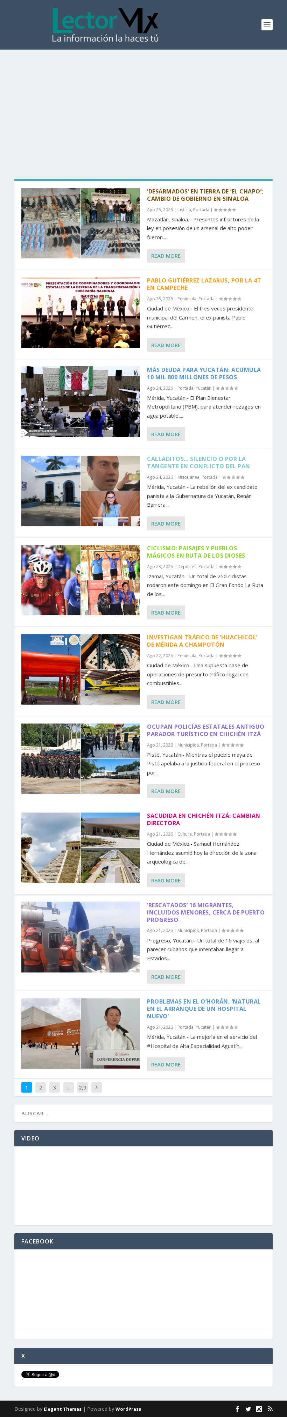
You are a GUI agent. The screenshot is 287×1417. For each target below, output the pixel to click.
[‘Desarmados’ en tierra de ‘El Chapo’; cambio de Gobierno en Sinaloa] (80, 223)
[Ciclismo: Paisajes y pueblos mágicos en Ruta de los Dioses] (80, 580)
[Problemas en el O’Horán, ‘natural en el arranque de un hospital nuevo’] (80, 1033)
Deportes (186, 567)
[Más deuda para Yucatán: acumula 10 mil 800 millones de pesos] (80, 401)
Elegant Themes (63, 1409)
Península (186, 299)
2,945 (82, 1092)
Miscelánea (188, 477)
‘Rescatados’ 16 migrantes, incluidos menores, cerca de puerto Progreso (206, 912)
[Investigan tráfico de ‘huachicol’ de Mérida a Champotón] (80, 669)
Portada (201, 210)
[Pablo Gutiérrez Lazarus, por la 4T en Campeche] (80, 312)
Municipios (188, 745)
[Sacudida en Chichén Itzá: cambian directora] (80, 847)
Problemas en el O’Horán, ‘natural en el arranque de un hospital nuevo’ (204, 1009)
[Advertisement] (143, 102)
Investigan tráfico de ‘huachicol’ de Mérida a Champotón (202, 640)
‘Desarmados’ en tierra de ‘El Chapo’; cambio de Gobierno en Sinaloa (205, 195)
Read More (166, 255)
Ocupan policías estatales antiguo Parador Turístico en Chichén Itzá (206, 730)
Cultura (184, 834)
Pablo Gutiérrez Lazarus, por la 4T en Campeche (204, 284)
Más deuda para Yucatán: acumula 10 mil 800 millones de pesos (204, 373)
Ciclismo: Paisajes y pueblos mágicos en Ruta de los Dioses (196, 551)
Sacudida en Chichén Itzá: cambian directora (203, 819)
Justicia (184, 210)
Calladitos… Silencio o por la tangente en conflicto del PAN (198, 462)
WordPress (128, 1409)
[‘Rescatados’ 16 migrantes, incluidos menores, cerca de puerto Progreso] (80, 937)
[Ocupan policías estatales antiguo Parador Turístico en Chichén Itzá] (80, 758)
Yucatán (203, 388)
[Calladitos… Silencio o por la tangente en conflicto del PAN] (80, 490)
